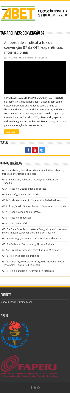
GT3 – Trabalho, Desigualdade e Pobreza (24, 188)
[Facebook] (28, 150)
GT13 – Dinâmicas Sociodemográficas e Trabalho (28, 244)
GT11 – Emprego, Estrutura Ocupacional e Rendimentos (31, 238)
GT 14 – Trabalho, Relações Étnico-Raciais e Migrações (31, 250)
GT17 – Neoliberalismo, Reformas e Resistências (28, 270)
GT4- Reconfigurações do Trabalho (21, 194)
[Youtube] (35, 150)
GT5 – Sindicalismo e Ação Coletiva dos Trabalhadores (31, 200)
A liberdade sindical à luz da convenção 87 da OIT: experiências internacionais (33, 47)
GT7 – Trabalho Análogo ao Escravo (21, 212)
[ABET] (35, 12)
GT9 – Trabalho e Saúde (15, 223)
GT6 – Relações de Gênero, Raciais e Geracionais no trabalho (34, 206)
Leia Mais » (11, 132)
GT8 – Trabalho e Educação (17, 217)
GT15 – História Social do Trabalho (20, 255)
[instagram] (42, 150)
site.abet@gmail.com (20, 302)
